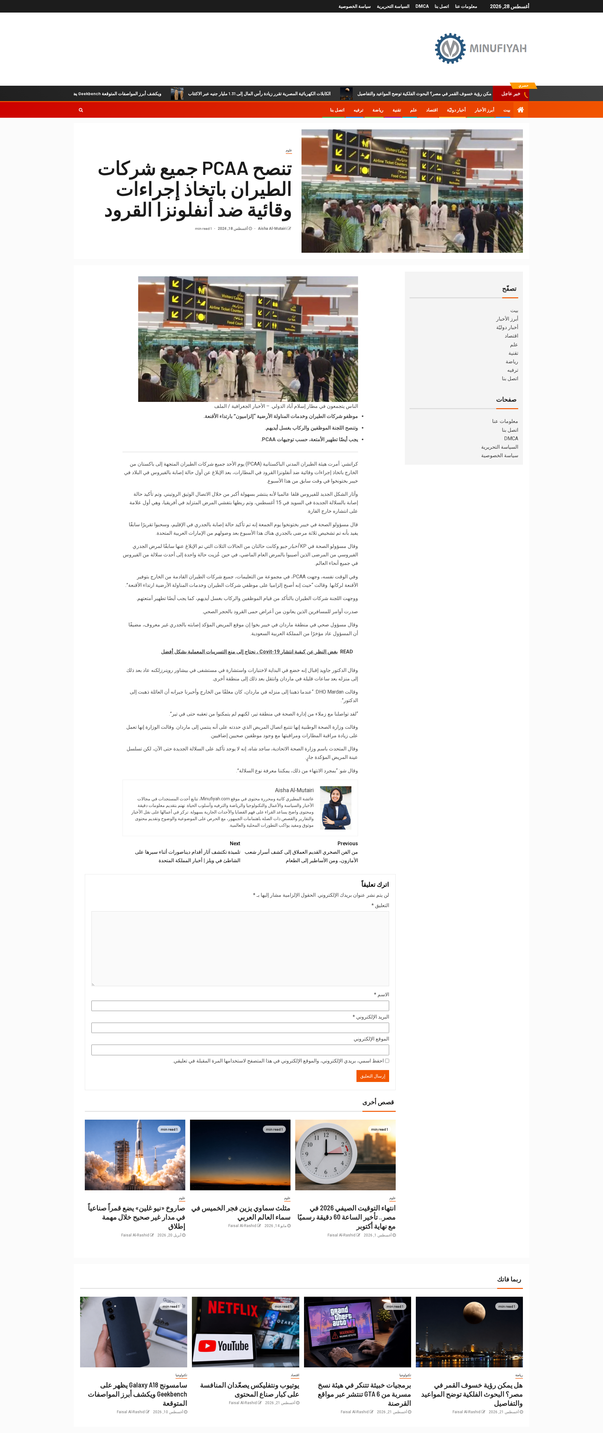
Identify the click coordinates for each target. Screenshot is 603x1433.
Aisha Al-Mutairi (271, 228)
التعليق (380, 905)
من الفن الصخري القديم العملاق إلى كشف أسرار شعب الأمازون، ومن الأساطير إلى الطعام (301, 852)
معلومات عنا (466, 6)
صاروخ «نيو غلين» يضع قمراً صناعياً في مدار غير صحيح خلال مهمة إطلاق (136, 1216)
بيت (506, 109)
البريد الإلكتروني (371, 1017)
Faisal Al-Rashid (342, 1235)
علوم (289, 150)
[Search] (81, 110)
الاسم (381, 995)
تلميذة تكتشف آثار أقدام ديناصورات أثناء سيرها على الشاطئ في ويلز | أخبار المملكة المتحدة (187, 852)
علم (413, 109)
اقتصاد (432, 109)
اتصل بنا (442, 6)
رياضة (377, 109)
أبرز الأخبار (484, 109)
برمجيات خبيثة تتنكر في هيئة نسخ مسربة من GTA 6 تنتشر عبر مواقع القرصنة (364, 1394)
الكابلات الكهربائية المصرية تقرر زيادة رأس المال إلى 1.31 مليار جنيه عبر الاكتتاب (309, 93)
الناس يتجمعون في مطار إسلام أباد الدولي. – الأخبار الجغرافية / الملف (286, 406)
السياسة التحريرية (393, 6)
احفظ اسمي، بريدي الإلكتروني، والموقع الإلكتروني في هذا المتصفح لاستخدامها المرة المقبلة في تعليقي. (278, 1061)
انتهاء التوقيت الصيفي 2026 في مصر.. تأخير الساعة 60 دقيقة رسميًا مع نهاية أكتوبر (346, 1216)
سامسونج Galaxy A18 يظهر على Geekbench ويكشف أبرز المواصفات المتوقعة (140, 93)
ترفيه (358, 109)
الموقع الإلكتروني (371, 1039)
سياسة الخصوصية (355, 6)
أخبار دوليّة (456, 109)
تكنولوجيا (405, 1375)
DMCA (422, 6)
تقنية (397, 109)
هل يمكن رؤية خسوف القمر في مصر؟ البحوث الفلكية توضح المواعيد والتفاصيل (479, 93)
